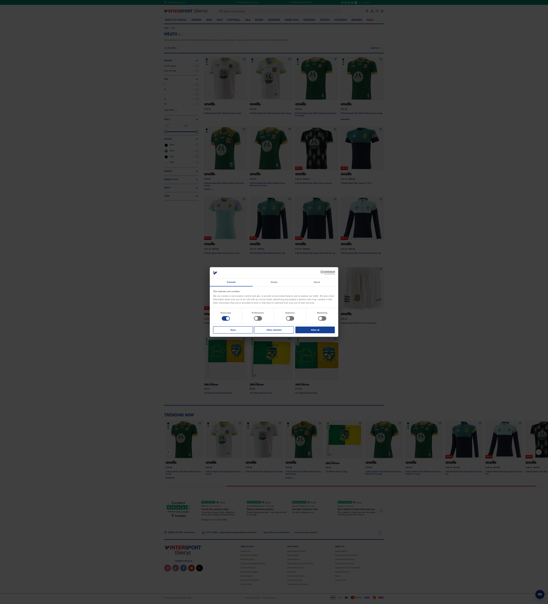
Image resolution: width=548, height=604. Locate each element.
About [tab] (317, 282)
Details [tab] (274, 282)
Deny (233, 330)
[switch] (258, 318)
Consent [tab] (231, 282)
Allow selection (274, 330)
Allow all (315, 330)
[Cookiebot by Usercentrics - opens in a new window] (322, 272)
